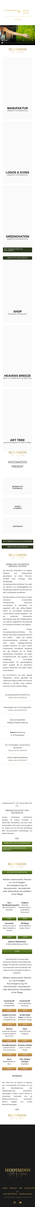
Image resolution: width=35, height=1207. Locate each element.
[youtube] (20, 1202)
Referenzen (13, 1188)
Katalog (5, 1188)
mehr (17, 838)
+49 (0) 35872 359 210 (10, 1194)
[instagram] (14, 1202)
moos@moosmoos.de (25, 1194)
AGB (20, 1188)
